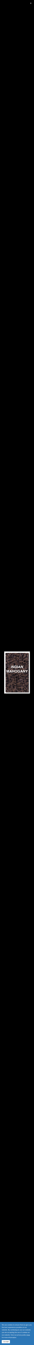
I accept (6, 1341)
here (28, 1335)
